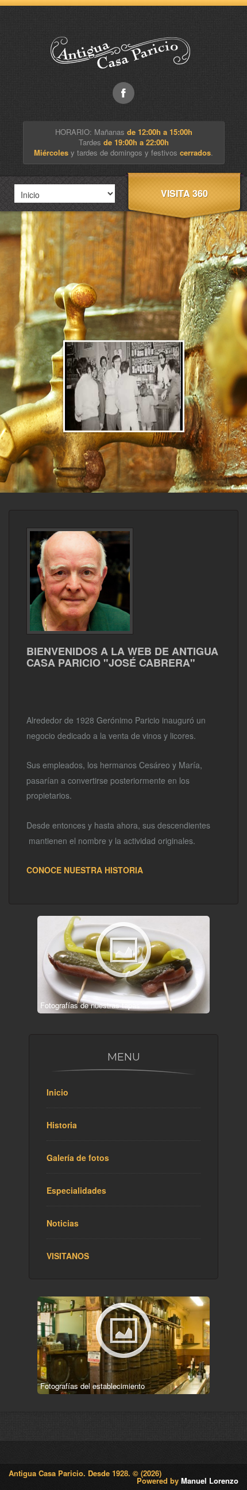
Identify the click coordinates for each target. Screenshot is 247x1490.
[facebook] (123, 93)
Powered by (187, 1480)
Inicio (57, 1092)
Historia (62, 1125)
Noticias (63, 1223)
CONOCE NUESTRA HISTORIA (84, 870)
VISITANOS (68, 1255)
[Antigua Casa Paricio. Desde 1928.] (123, 78)
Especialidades (76, 1190)
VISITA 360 (184, 193)
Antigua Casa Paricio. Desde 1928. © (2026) (85, 1473)
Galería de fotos (78, 1157)
